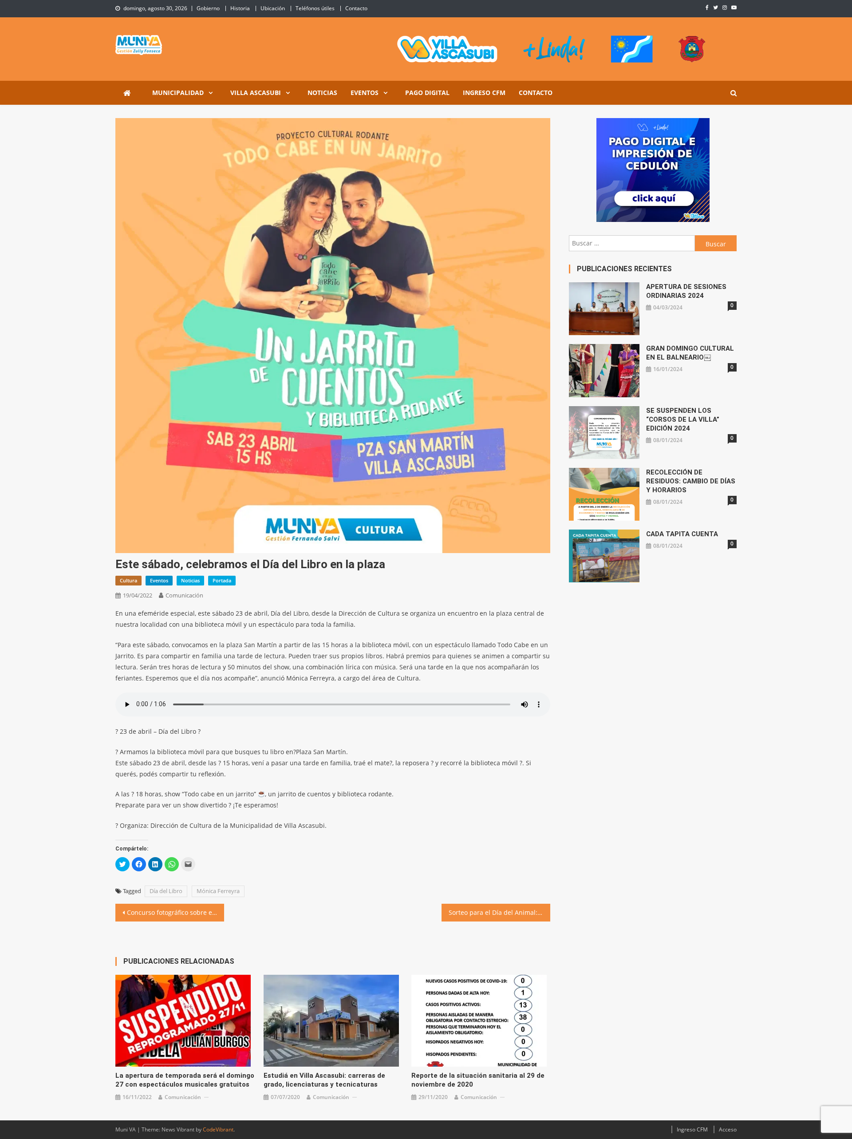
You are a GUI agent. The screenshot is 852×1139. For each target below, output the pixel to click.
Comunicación (184, 595)
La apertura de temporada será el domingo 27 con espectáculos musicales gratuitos (184, 1080)
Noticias (322, 92)
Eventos (365, 92)
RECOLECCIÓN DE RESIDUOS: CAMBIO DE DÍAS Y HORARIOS (690, 481)
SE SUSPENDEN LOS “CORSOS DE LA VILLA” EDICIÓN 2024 (682, 419)
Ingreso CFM (484, 92)
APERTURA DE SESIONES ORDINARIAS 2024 (686, 291)
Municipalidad (178, 92)
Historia (240, 8)
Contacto (356, 8)
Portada (222, 580)
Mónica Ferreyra (218, 891)
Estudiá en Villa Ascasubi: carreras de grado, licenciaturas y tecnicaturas (324, 1080)
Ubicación (272, 8)
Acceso (728, 1129)
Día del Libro (166, 891)
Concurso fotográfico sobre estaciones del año (175, 912)
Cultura (128, 580)
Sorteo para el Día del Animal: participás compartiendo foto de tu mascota (499, 912)
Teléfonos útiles (315, 8)
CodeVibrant (218, 1129)
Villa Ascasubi (255, 92)
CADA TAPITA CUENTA (682, 534)
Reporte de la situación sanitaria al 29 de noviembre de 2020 (477, 1080)
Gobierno (208, 8)
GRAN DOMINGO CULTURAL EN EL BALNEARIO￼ (690, 352)
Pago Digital (427, 92)
